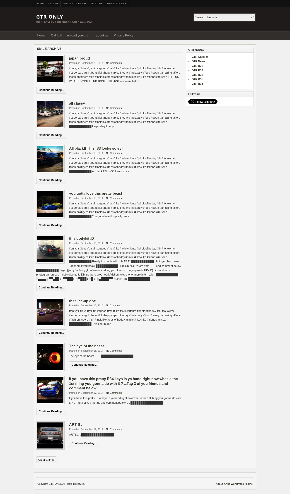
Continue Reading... (51, 90)
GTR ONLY (49, 16)
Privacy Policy (116, 3)
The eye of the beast (86, 346)
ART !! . (75, 425)
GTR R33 (197, 70)
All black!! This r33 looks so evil (96, 148)
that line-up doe (82, 301)
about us (96, 3)
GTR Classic (200, 56)
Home (40, 3)
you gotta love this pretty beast (95, 193)
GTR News (198, 61)
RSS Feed (245, 35)
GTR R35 (197, 79)
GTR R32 (197, 65)
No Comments (114, 63)
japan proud (79, 58)
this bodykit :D (81, 238)
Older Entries (46, 459)
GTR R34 (197, 75)
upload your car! (74, 3)
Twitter (251, 35)
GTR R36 (197, 83)
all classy (77, 103)
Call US (53, 3)
